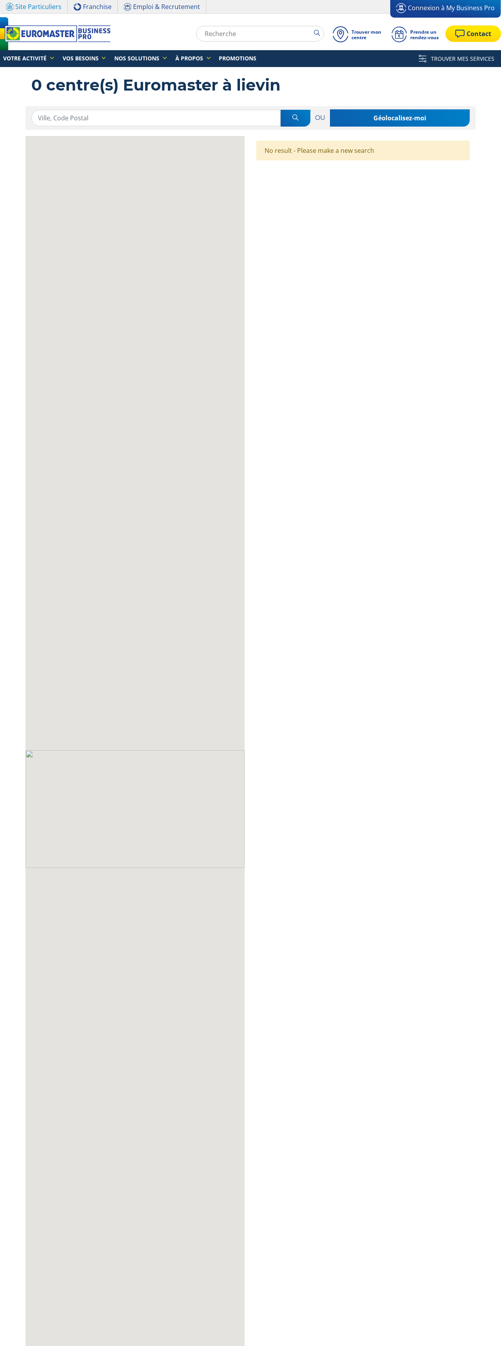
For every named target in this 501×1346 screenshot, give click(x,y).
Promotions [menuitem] (237, 58)
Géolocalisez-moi (399, 118)
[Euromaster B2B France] (55, 33)
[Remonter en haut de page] (480, 1329)
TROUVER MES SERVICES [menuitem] (461, 58)
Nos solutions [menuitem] (137, 58)
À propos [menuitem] (190, 58)
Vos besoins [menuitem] (81, 58)
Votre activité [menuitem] (25, 58)
